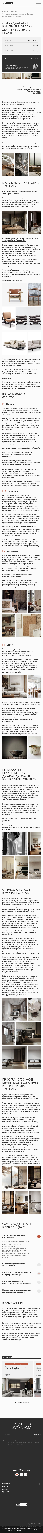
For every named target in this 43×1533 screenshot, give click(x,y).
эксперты (6, 1484)
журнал (14, 11)
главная (5, 11)
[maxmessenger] (25, 1474)
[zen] (21, 1474)
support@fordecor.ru (21, 1470)
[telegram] (17, 1474)
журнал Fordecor (24, 1334)
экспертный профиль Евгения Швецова (26, 1327)
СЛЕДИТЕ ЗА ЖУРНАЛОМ (21, 1426)
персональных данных (29, 1441)
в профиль (34, 58)
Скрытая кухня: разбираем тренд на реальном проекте (17, 1368)
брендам (5, 1492)
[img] (7, 3)
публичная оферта (34, 1524)
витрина (5, 1486)
